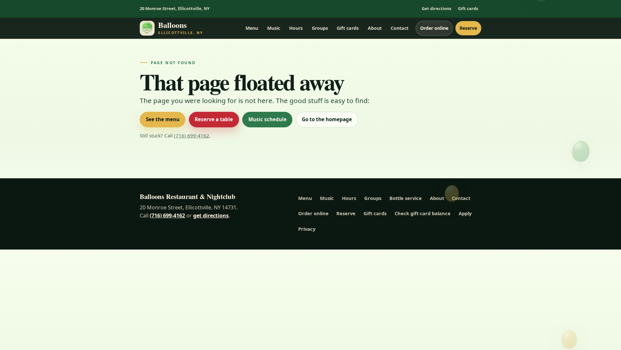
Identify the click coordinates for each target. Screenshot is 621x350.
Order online (434, 28)
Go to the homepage (327, 119)
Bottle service (405, 198)
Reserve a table (214, 119)
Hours (296, 28)
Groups (320, 28)
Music (273, 28)
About (375, 28)
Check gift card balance (423, 213)
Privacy (306, 229)
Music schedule (267, 119)
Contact (400, 28)
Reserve (468, 28)
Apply (465, 213)
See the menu (163, 119)
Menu (251, 28)
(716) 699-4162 (191, 135)
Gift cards (468, 8)
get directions (211, 215)
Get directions (436, 8)
